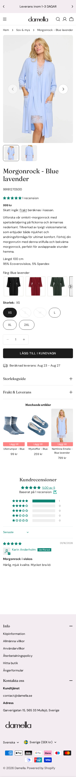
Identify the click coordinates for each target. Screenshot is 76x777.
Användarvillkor (14, 648)
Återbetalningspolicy (17, 656)
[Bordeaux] (35, 286)
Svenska (9, 742)
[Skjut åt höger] (63, 89)
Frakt (23, 210)
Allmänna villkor (14, 641)
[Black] (13, 286)
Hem (6, 30)
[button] (12, 198)
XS (10, 313)
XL (10, 325)
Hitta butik (10, 663)
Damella (20, 768)
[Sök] (58, 19)
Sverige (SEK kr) (41, 742)
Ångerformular (13, 670)
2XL (26, 325)
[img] (12, 544)
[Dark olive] (57, 286)
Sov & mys (23, 30)
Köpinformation (14, 634)
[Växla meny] (5, 19)
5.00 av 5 (48, 488)
